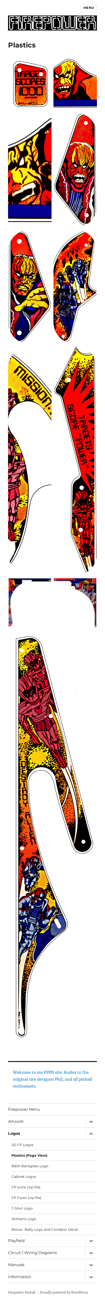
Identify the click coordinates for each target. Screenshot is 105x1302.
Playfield (16, 1240)
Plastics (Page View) (29, 1155)
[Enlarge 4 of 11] (90, 119)
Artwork (16, 1121)
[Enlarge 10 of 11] (90, 584)
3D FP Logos (22, 1145)
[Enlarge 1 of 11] (45, 62)
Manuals (16, 1264)
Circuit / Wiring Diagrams (32, 1252)
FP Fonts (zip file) (26, 1198)
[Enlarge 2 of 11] (90, 62)
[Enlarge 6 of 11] (90, 236)
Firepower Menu (24, 1109)
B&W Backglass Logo (29, 1166)
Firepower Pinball (21, 1292)
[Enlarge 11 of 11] (90, 635)
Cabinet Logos (23, 1176)
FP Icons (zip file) (26, 1187)
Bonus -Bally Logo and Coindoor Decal (44, 1229)
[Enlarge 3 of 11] (45, 119)
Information (19, 1276)
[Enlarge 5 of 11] (45, 236)
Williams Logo (23, 1219)
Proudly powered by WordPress (64, 1292)
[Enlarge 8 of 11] (90, 352)
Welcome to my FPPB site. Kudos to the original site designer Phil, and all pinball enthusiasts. (52, 1079)
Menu (89, 8)
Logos (14, 1133)
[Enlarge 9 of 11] (45, 584)
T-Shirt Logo (22, 1208)
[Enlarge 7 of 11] (45, 352)
